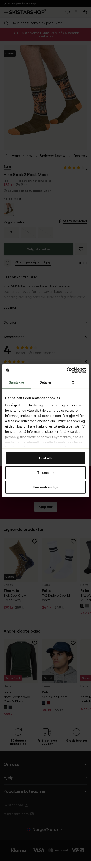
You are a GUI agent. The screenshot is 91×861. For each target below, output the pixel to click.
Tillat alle (45, 458)
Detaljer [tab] (46, 382)
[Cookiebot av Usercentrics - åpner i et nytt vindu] (66, 370)
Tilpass (43, 472)
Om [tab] (74, 382)
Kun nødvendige (45, 487)
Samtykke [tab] (16, 382)
